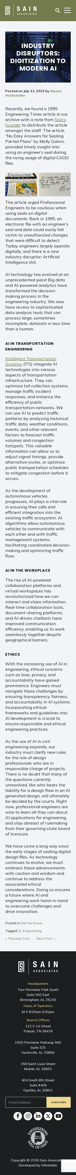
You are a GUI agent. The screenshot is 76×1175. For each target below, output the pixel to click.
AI (19, 931)
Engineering (32, 931)
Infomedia (49, 1165)
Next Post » (46, 938)
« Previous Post (17, 938)
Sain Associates (52, 1160)
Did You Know (31, 923)
